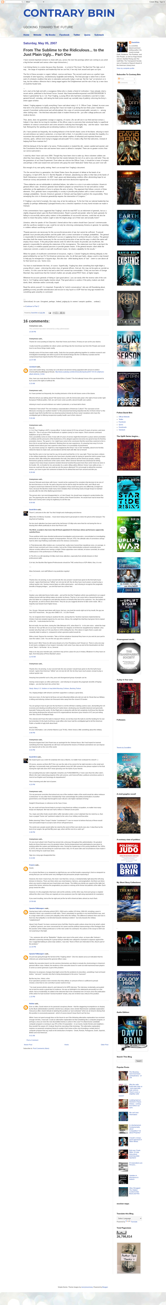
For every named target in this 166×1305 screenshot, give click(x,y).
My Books (50, 35)
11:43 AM (32, 657)
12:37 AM (32, 360)
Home (26, 35)
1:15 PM (32, 997)
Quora (87, 35)
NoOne (31, 1004)
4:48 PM (32, 832)
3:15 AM (32, 383)
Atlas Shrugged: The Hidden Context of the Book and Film (135, 1191)
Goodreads (123, 427)
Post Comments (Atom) (41, 1048)
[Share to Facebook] (61, 313)
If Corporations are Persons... (135, 1164)
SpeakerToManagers (36, 908)
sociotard (32, 367)
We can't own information (134, 1113)
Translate (134, 1222)
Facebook (64, 35)
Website (37, 35)
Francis (32, 865)
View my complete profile (125, 68)
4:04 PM (32, 750)
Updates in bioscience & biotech (133, 1177)
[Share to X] (59, 313)
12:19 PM (32, 947)
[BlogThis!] (56, 313)
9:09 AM (32, 503)
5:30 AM (32, 418)
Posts (122, 79)
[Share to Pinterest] (64, 313)
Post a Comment (32, 1040)
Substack (99, 35)
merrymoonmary (87, 1287)
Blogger (105, 1287)
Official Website (124, 417)
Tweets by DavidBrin (124, 748)
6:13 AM (32, 858)
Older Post (104, 1045)
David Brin (33, 510)
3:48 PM (32, 733)
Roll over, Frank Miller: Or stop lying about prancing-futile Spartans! (134, 1154)
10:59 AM (32, 901)
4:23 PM (32, 784)
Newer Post (28, 1045)
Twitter (77, 35)
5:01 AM (32, 1036)
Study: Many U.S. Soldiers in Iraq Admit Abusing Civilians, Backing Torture (55, 688)
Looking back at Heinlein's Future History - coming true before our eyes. (135, 1104)
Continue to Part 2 (32, 306)
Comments (124, 83)
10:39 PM (32, 332)
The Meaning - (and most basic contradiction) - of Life (135, 1074)
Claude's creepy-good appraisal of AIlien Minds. (135, 1140)
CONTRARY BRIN (69, 13)
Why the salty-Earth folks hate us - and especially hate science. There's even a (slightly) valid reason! (130, 1090)
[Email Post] (49, 313)
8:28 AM (32, 472)
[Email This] (54, 313)
